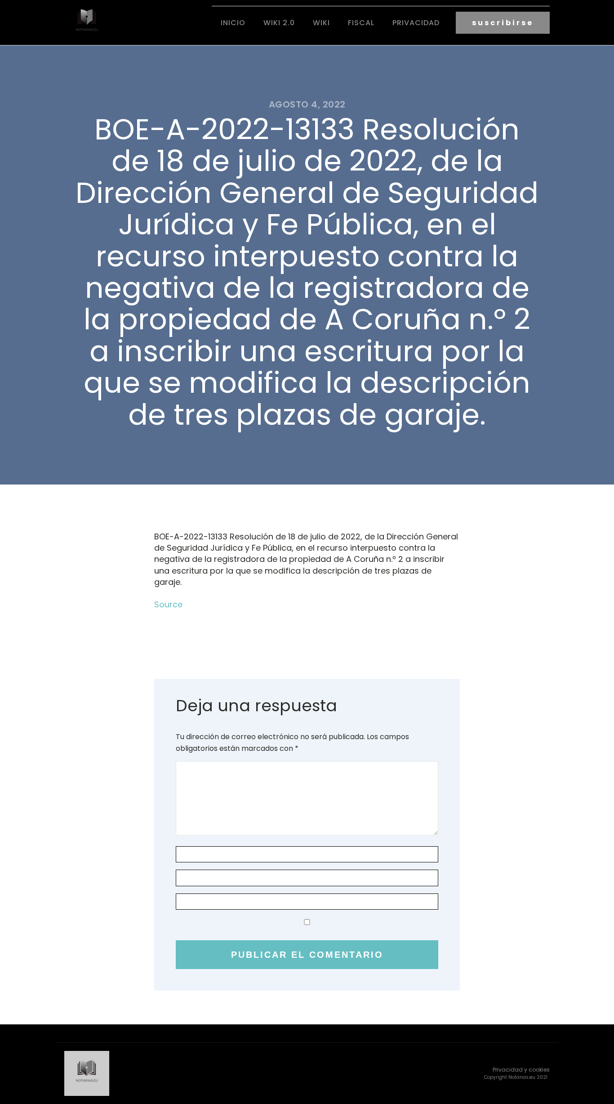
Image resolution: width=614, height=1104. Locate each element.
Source (168, 604)
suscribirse (503, 23)
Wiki (321, 23)
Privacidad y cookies (521, 1069)
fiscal (361, 23)
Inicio (233, 23)
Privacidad (416, 23)
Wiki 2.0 (279, 23)
